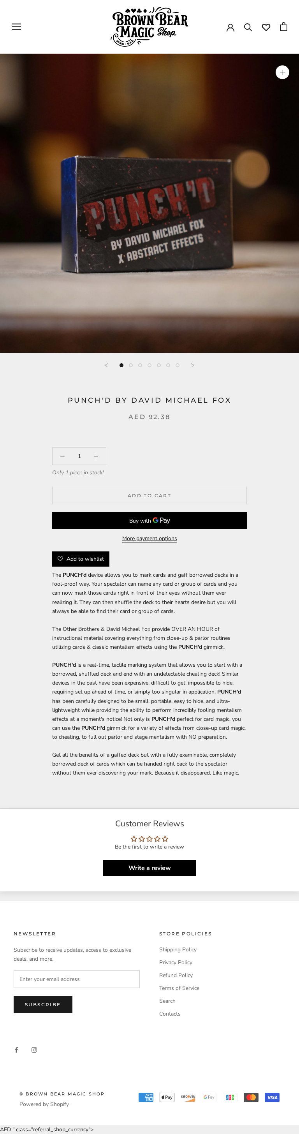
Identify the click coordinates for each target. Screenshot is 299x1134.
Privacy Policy (175, 962)
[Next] (193, 365)
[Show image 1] (121, 365)
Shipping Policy (178, 949)
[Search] (248, 27)
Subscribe (43, 1004)
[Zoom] (282, 72)
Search (167, 1001)
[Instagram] (34, 1049)
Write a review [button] (149, 868)
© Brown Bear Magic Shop (62, 1094)
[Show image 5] (159, 365)
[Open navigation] (16, 26)
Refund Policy (176, 975)
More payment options (149, 538)
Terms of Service (179, 988)
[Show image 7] (177, 365)
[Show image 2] (131, 365)
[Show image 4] (149, 365)
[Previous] (106, 365)
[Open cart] (283, 26)
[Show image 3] (140, 365)
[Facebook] (16, 1049)
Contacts (170, 1014)
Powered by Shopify (44, 1104)
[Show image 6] (168, 365)
